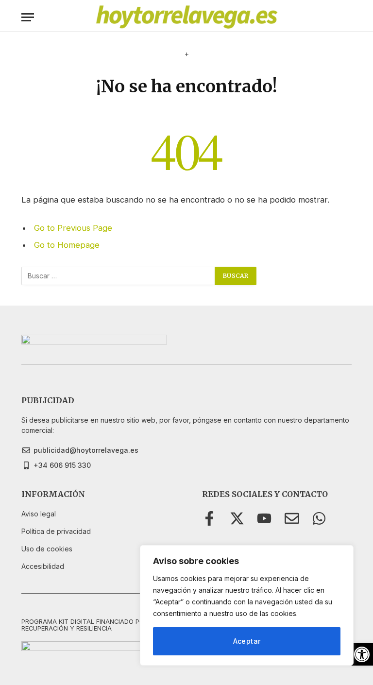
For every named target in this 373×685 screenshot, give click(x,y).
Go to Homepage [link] (67, 245)
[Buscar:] (118, 276)
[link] (362, 654)
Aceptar (247, 641)
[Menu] (27, 17)
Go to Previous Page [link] (73, 228)
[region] (247, 605)
